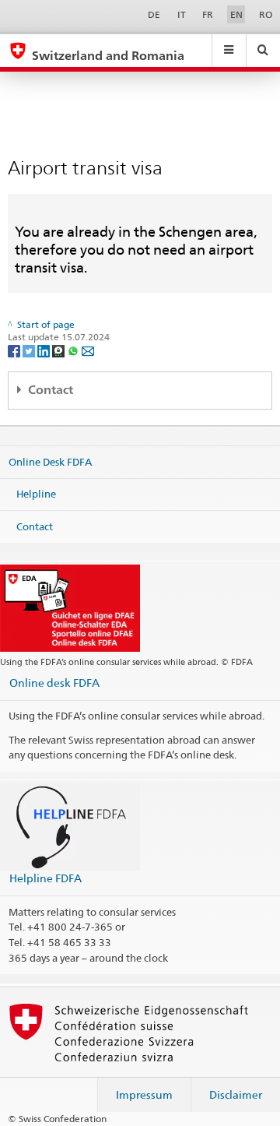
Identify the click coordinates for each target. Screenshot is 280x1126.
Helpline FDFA (45, 878)
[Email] (88, 350)
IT (181, 14)
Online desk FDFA (54, 682)
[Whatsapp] (74, 350)
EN (236, 14)
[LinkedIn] (44, 350)
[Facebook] (15, 350)
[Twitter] (30, 350)
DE (154, 14)
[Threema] (59, 350)
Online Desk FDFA (50, 461)
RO (265, 14)
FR (207, 14)
